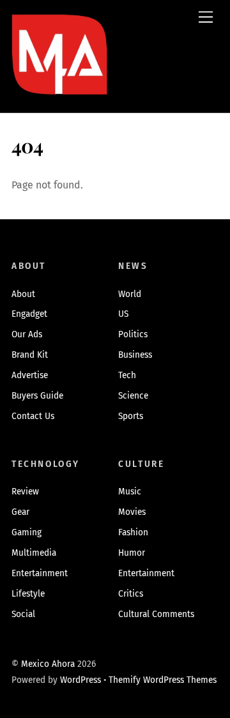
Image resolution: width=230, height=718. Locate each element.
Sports (130, 416)
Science (133, 395)
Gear (20, 512)
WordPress (80, 680)
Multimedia (34, 552)
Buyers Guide (37, 395)
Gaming (27, 532)
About (23, 294)
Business (135, 354)
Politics (133, 334)
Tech (127, 375)
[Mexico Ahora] (59, 73)
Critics (130, 593)
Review (25, 491)
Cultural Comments (156, 614)
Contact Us (33, 416)
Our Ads (27, 334)
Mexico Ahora (48, 664)
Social (23, 614)
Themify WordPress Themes (163, 680)
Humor (131, 552)
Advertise (30, 375)
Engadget (29, 314)
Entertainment (40, 573)
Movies (132, 512)
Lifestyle (28, 593)
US (123, 314)
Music (129, 491)
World (129, 294)
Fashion (133, 532)
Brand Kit (30, 354)
